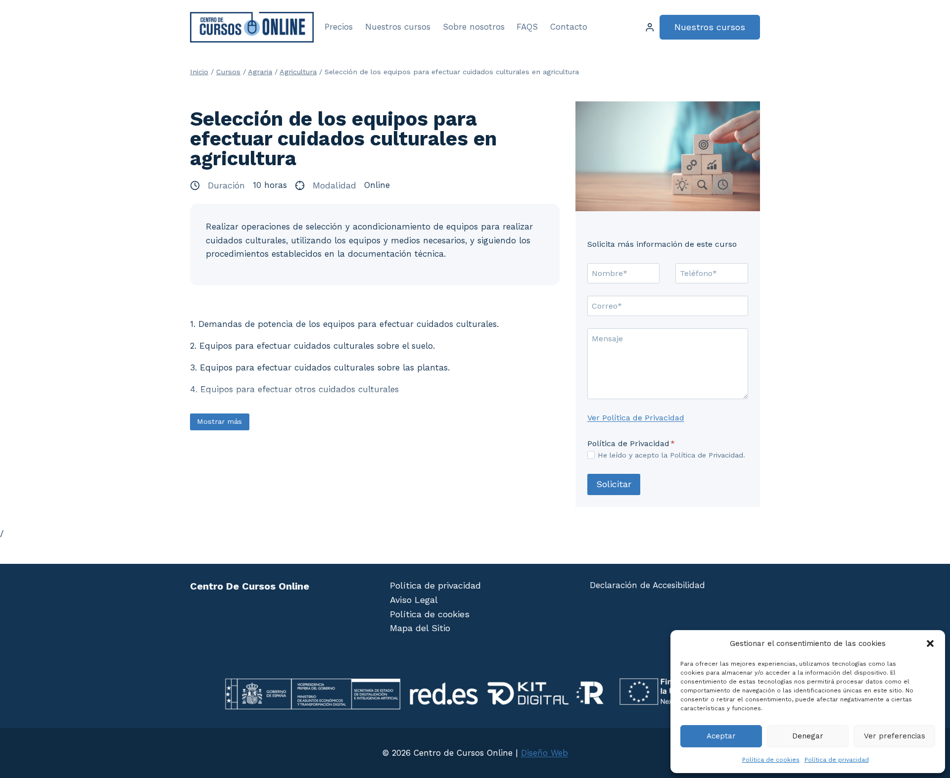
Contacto (568, 27)
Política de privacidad (837, 759)
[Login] (650, 27)
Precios (339, 27)
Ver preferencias (894, 736)
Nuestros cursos (397, 27)
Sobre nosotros (474, 27)
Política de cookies (771, 759)
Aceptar (721, 736)
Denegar (807, 736)
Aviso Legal (414, 600)
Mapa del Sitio (420, 628)
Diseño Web (544, 753)
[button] (930, 643)
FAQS (527, 27)
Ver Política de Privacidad (635, 417)
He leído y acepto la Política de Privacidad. (671, 455)
